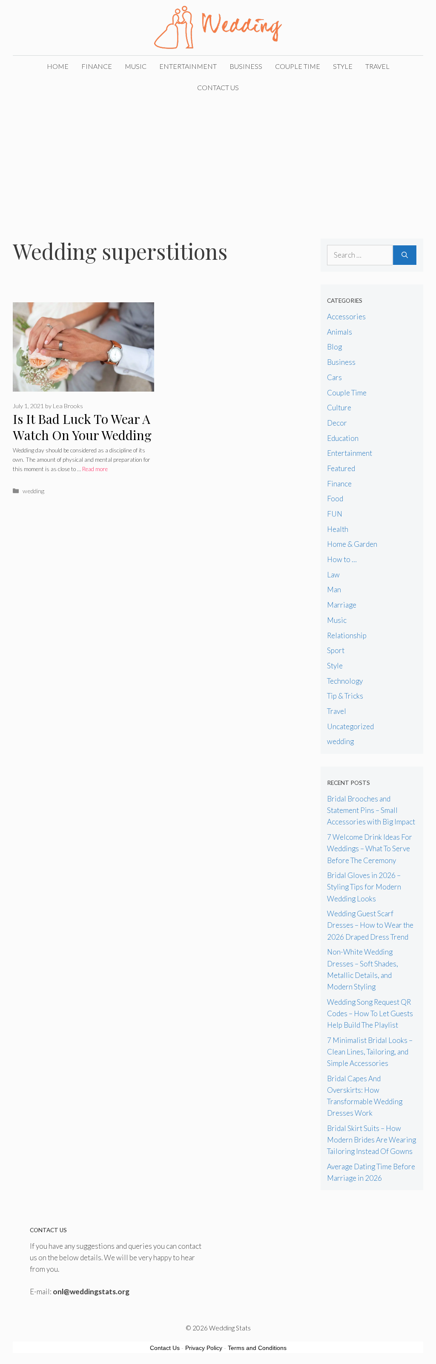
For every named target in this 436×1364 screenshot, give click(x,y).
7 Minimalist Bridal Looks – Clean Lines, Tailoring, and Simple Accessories (370, 1052)
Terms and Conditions (257, 1347)
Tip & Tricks (345, 695)
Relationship (347, 635)
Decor (337, 422)
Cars (334, 377)
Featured (341, 468)
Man (334, 589)
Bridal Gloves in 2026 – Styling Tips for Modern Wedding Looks (364, 887)
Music (135, 66)
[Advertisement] (218, 162)
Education (343, 438)
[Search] (405, 255)
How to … (342, 559)
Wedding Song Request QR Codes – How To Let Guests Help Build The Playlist (370, 1013)
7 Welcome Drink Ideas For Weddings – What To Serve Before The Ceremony (369, 848)
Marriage (341, 604)
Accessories (346, 316)
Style (343, 66)
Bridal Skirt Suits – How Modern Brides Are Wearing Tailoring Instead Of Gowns (371, 1140)
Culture (339, 407)
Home (58, 66)
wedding (33, 490)
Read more (95, 469)
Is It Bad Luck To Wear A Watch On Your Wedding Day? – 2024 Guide (82, 435)
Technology (345, 680)
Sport (335, 650)
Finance (96, 66)
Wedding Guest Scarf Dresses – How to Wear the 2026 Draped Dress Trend (370, 925)
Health (337, 529)
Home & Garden (352, 544)
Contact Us (218, 87)
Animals (339, 331)
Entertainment (188, 66)
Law (333, 574)
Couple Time (297, 66)
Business (245, 66)
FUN (334, 513)
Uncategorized (350, 726)
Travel (377, 66)
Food (335, 498)
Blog (334, 346)
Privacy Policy (203, 1347)
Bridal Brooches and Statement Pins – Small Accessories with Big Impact (371, 810)
